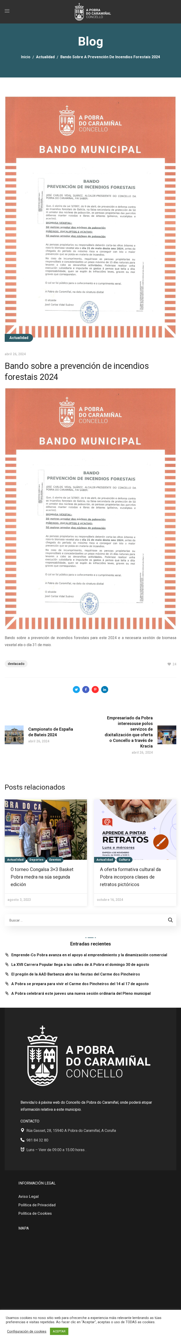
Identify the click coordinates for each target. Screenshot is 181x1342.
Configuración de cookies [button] (26, 1331)
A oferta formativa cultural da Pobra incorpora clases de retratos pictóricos (130, 877)
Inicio (25, 57)
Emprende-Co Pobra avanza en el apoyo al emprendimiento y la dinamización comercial (89, 955)
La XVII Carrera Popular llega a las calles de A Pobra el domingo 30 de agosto (80, 964)
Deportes (36, 859)
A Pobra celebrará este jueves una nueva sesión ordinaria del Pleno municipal (81, 993)
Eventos (55, 859)
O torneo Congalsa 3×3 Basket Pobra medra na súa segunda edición (42, 877)
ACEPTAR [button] (59, 1331)
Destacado (16, 664)
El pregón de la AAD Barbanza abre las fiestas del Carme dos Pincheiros (75, 974)
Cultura (124, 859)
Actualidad (45, 57)
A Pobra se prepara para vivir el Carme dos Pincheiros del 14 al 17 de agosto (80, 984)
